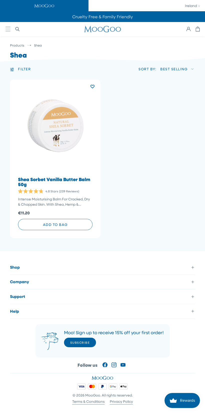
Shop (15, 267)
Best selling (174, 69)
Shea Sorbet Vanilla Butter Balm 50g (54, 182)
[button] (44, 5)
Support (17, 296)
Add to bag (55, 224)
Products (17, 45)
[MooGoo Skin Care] (102, 29)
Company (19, 281)
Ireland (191, 5)
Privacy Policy (121, 401)
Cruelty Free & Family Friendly (102, 16)
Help (14, 311)
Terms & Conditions (88, 401)
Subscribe (80, 342)
